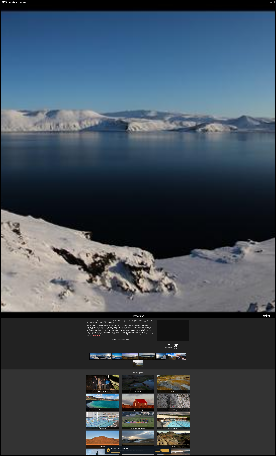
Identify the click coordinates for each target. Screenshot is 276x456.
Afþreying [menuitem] (248, 2)
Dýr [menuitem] (242, 2)
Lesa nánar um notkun (115, 452)
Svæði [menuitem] (260, 2)
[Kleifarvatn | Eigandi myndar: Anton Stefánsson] (138, 366)
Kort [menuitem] (254, 2)
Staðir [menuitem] (237, 2)
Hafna (157, 450)
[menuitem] (265, 2)
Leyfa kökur (165, 450)
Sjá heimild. (96, 335)
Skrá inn (271, 2)
